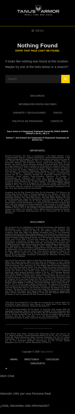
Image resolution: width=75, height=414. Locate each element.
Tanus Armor (46, 351)
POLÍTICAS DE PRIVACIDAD (27, 121)
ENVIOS (58, 112)
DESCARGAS (37, 96)
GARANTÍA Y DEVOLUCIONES (29, 112)
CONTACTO (57, 121)
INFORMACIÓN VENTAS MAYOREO (37, 104)
